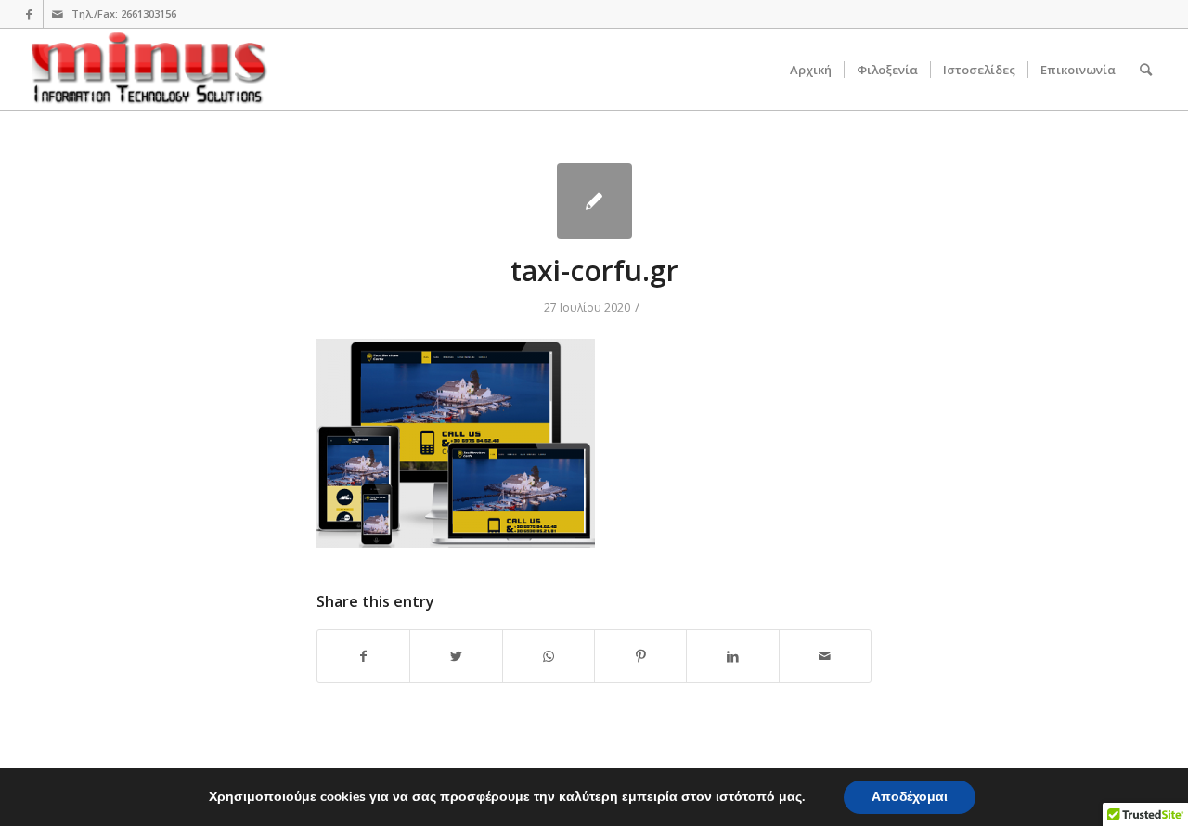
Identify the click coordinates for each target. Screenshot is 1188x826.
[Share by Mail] (825, 656)
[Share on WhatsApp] (548, 656)
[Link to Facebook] (29, 14)
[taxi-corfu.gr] (594, 201)
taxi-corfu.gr (594, 271)
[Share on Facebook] (363, 656)
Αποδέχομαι (910, 797)
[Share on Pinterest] (640, 656)
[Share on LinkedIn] (732, 656)
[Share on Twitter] (455, 656)
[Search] (1146, 69)
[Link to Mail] (57, 14)
